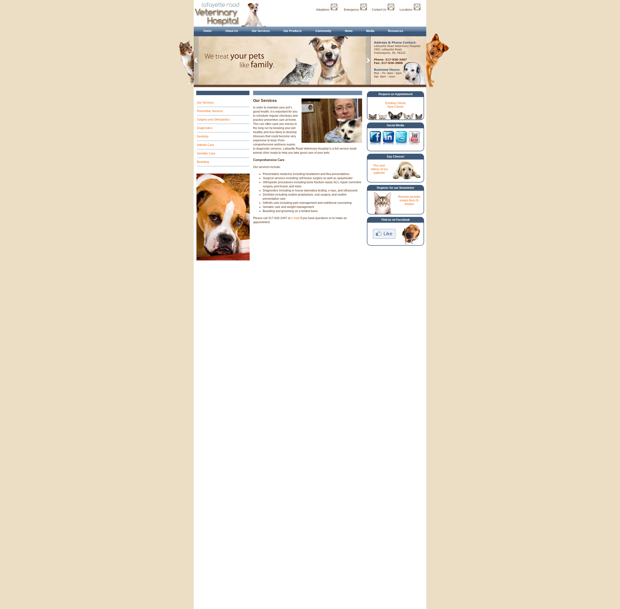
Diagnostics (204, 128)
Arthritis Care (205, 145)
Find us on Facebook (395, 219)
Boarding (203, 162)
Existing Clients (395, 103)
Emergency (351, 9)
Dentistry (203, 136)
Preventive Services (210, 111)
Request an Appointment (396, 94)
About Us (231, 31)
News (349, 31)
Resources (395, 31)
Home (207, 31)
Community (323, 31)
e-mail (295, 218)
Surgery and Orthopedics (213, 119)
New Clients (395, 106)
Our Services (261, 31)
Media (370, 31)
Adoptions (322, 9)
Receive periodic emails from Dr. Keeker (409, 200)
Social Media (395, 125)
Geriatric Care (206, 153)
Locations (406, 9)
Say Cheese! (395, 156)
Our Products (292, 31)
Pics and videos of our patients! (379, 169)
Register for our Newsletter (395, 188)
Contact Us (379, 9)
